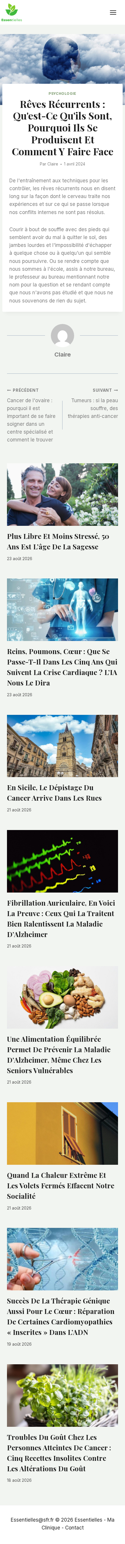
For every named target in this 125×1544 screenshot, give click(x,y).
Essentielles (88, 1520)
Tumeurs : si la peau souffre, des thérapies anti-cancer (93, 403)
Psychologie (62, 93)
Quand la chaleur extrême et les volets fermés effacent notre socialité (60, 1185)
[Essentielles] (11, 12)
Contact (74, 1528)
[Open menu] (116, 12)
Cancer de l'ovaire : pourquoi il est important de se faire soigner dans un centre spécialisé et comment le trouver (31, 415)
